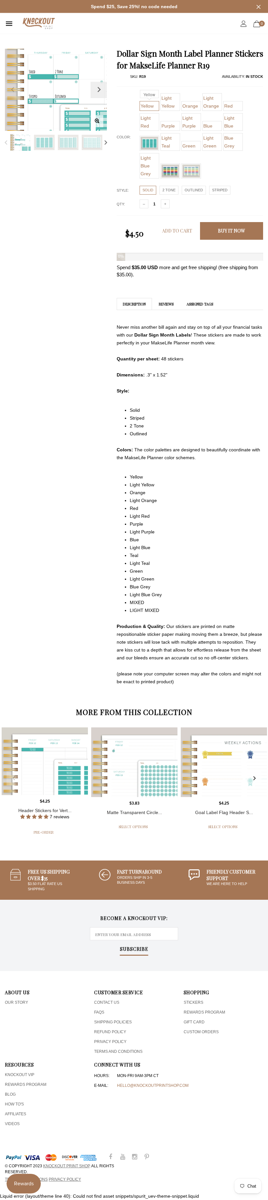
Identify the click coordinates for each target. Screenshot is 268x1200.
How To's (14, 1104)
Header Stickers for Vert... (45, 810)
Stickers (193, 1002)
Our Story (16, 1002)
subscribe (134, 949)
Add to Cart (177, 231)
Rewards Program (204, 1012)
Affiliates (15, 1114)
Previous (6, 142)
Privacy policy (65, 1179)
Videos (12, 1124)
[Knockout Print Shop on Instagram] (134, 1157)
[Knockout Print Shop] (38, 23)
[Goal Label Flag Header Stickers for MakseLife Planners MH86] (224, 762)
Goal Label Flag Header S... (224, 812)
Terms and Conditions (118, 1051)
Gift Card (194, 1022)
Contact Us (106, 1002)
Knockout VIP (19, 1074)
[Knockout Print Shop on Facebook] (110, 1157)
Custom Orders (201, 1032)
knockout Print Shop (66, 1166)
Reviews (166, 304)
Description (134, 304)
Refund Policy (110, 1032)
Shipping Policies (113, 1022)
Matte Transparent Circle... (134, 812)
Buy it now (231, 231)
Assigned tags (200, 304)
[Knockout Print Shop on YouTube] (122, 1157)
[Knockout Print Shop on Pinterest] (147, 1157)
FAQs (99, 1012)
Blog (10, 1094)
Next (105, 142)
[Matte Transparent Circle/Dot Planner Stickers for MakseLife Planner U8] (134, 762)
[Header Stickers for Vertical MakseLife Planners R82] (45, 761)
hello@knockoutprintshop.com (153, 1085)
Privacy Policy (110, 1041)
